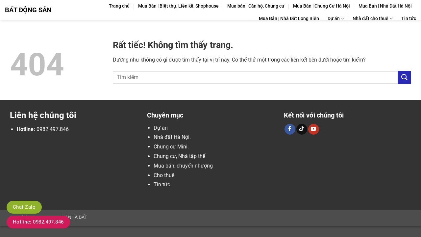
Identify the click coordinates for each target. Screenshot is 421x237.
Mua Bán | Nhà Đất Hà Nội (385, 6)
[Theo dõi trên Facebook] (290, 129)
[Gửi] (404, 77)
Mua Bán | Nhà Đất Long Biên (289, 18)
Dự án (334, 18)
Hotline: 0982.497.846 (38, 222)
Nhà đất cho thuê (370, 18)
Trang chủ (119, 6)
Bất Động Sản (28, 10)
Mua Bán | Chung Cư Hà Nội (321, 6)
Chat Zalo (24, 207)
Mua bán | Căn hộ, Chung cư (256, 6)
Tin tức (408, 18)
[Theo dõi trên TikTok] (301, 129)
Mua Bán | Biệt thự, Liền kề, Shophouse (178, 6)
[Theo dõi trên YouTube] (313, 129)
